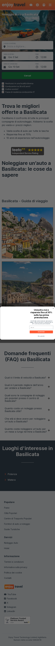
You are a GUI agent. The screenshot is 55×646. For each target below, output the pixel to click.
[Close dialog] (53, 308)
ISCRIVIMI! (41, 331)
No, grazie (41, 336)
